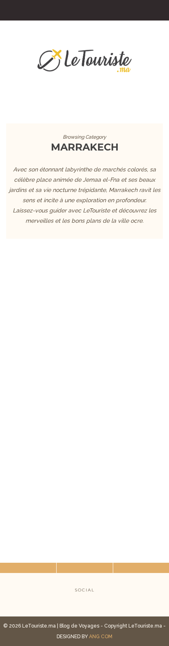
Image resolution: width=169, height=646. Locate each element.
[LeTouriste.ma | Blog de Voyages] (84, 59)
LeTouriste (67, 414)
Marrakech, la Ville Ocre (84, 392)
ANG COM (100, 636)
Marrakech (84, 363)
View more (84, 294)
